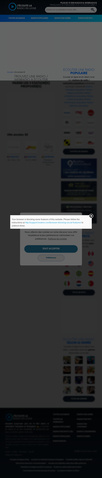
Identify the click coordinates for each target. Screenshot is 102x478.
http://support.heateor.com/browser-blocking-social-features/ (53, 222)
